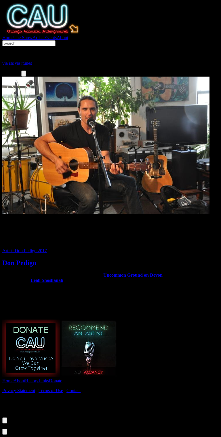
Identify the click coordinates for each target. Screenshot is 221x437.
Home (8, 37)
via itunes (23, 63)
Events (50, 37)
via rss (8, 63)
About (62, 37)
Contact (73, 390)
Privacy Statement (18, 390)
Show (23, 37)
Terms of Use (51, 390)
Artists (38, 37)
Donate (55, 380)
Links (44, 380)
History (32, 380)
